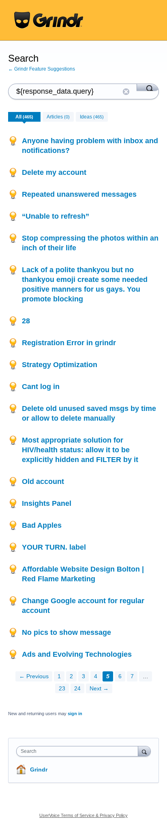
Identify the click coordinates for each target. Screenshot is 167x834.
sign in (75, 713)
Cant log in (41, 387)
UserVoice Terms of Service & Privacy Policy (83, 815)
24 (77, 688)
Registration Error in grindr (69, 343)
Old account (43, 481)
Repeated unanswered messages (79, 194)
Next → (99, 688)
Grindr (38, 769)
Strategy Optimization (59, 365)
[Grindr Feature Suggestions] (48, 20)
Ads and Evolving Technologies (77, 654)
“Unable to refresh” (55, 216)
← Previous (34, 676)
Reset (126, 92)
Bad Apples (42, 525)
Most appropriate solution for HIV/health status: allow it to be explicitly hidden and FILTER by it (80, 450)
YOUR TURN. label (54, 547)
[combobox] (79, 751)
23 (62, 688)
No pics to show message (66, 632)
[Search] (148, 87)
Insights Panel (46, 503)
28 (26, 321)
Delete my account (54, 172)
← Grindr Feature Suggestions (41, 69)
